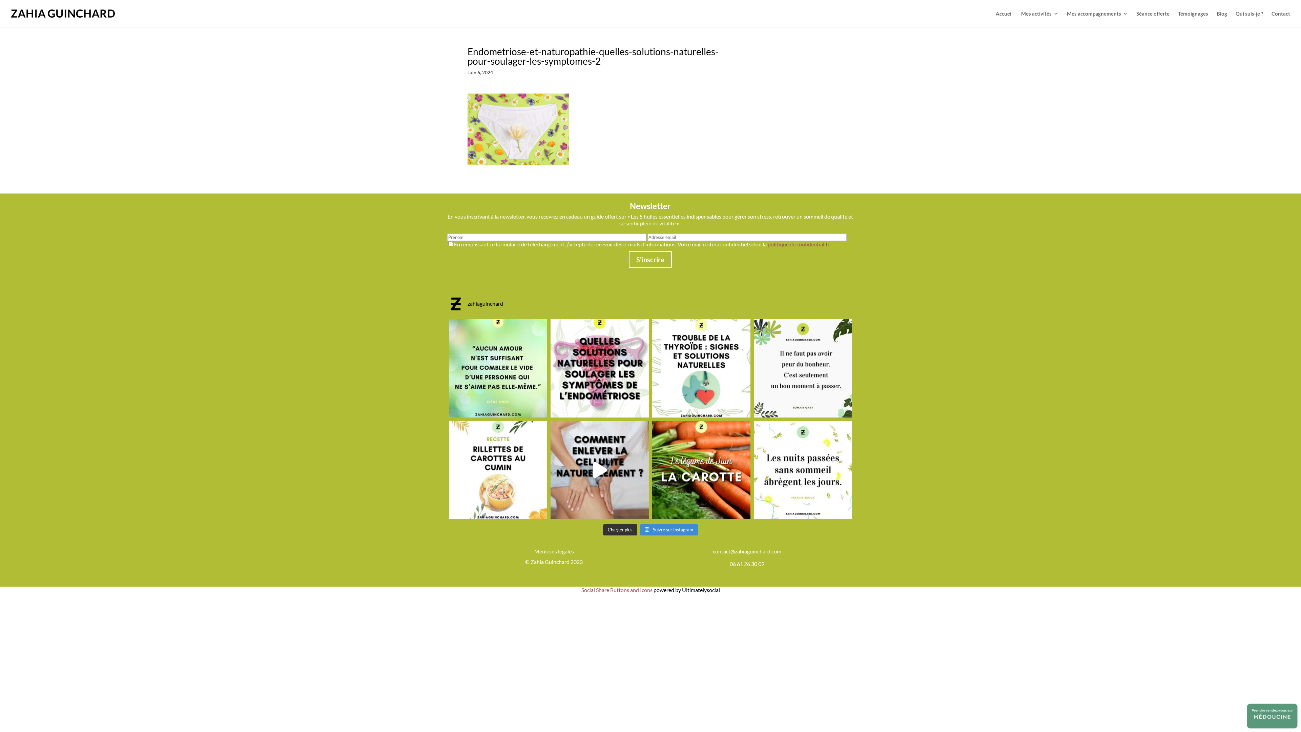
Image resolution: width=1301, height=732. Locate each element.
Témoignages (1193, 14)
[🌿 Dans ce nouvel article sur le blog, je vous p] (600, 368)
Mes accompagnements (1094, 14)
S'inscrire (650, 260)
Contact (1281, 14)
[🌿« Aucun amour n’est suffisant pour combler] (498, 368)
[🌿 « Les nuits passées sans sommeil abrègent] (803, 470)
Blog (1222, 14)
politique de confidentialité (799, 244)
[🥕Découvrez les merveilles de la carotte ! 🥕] (701, 470)
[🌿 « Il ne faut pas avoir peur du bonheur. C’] (803, 368)
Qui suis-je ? (1249, 14)
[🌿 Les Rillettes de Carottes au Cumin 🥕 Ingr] (498, 470)
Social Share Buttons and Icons (617, 590)
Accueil (1004, 14)
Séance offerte (1153, 14)
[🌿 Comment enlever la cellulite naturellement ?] (600, 470)
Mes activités (1036, 14)
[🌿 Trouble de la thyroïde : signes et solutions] (701, 368)
